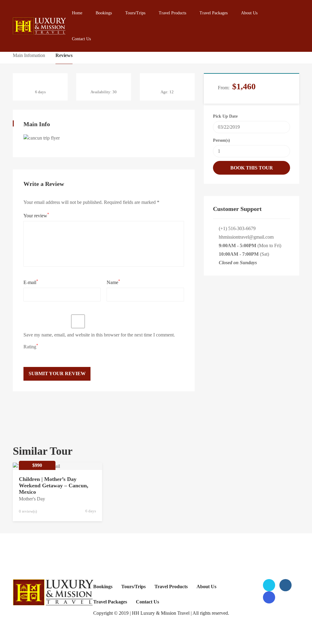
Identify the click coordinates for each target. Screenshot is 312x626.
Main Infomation (29, 55)
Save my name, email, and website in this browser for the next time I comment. (99, 334)
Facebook (285, 585)
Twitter (269, 585)
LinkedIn (269, 597)
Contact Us (81, 39)
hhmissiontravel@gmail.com (246, 237)
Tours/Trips (135, 13)
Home (77, 13)
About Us (249, 13)
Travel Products (172, 13)
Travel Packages (214, 13)
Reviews (64, 55)
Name (113, 282)
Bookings (104, 13)
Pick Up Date (225, 116)
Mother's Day (32, 498)
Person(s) (221, 140)
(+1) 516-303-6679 (237, 228)
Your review (36, 215)
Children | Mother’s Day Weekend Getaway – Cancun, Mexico (53, 485)
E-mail (30, 282)
